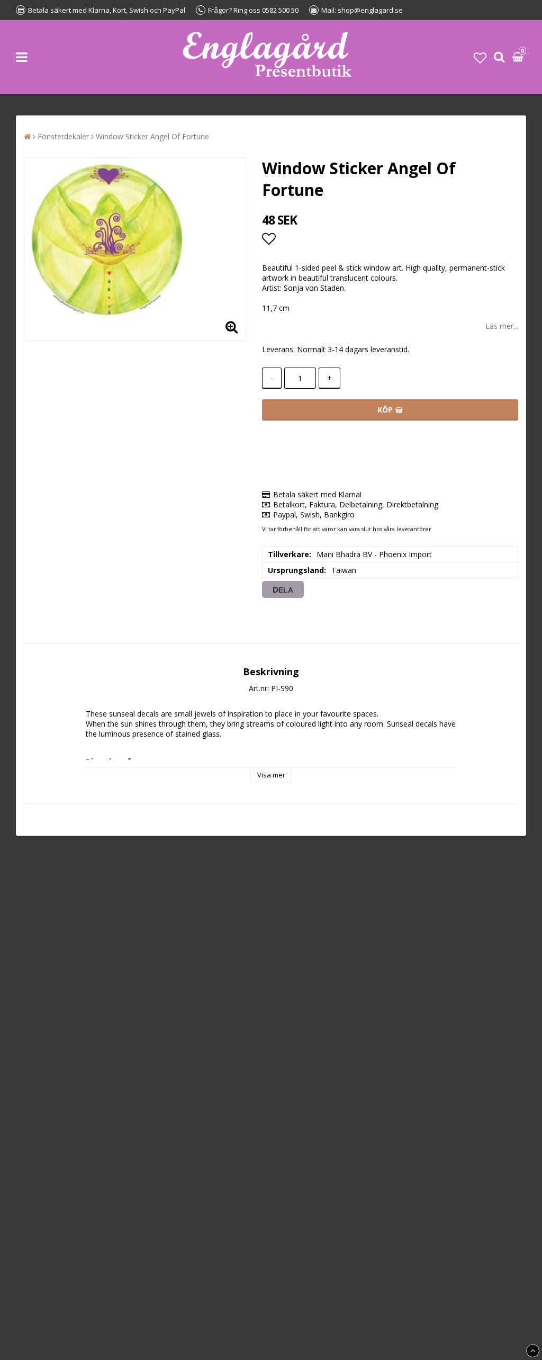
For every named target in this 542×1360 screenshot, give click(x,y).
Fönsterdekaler (63, 136)
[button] (480, 57)
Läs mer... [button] (501, 326)
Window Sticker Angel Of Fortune (152, 136)
